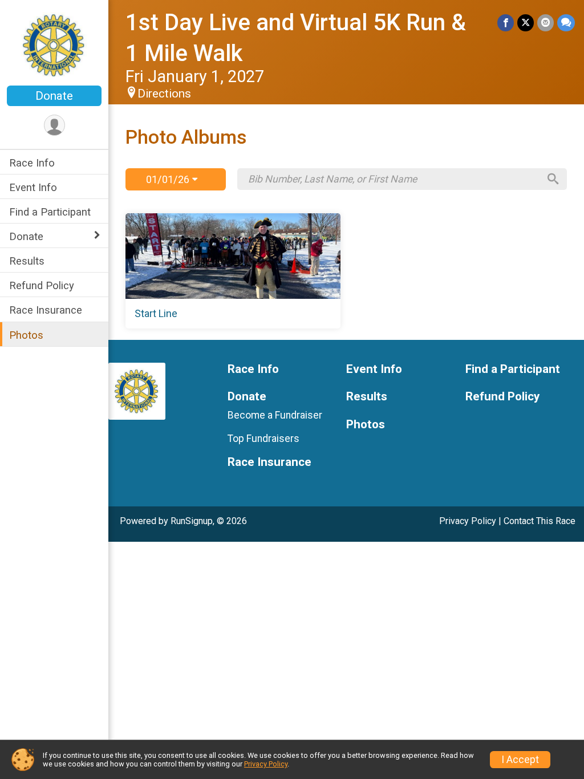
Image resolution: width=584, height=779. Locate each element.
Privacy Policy (467, 521)
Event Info (33, 187)
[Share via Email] (545, 22)
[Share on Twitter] (525, 22)
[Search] (553, 179)
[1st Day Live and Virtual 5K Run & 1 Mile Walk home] (54, 43)
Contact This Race (539, 521)
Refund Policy (41, 285)
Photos (26, 335)
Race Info (32, 163)
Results (26, 261)
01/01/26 (169, 179)
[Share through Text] (566, 22)
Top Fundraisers (263, 438)
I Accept (520, 759)
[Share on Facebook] (505, 22)
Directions (164, 93)
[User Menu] (54, 125)
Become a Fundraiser (275, 415)
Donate (54, 96)
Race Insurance (45, 310)
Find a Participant (50, 212)
